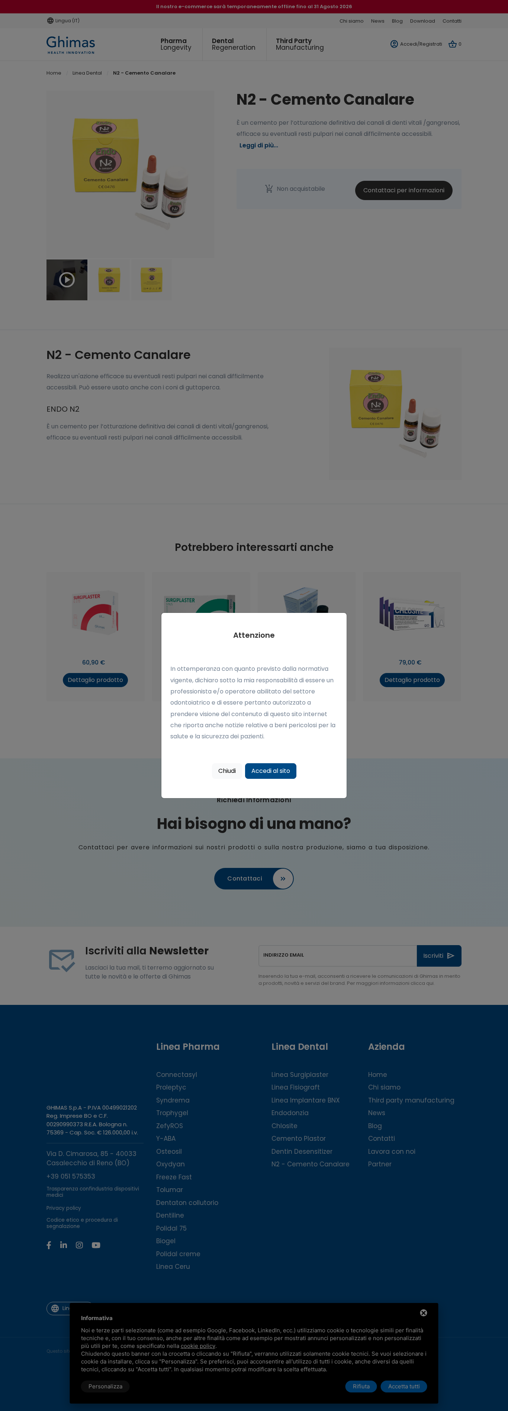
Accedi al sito (270, 771)
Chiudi (227, 771)
